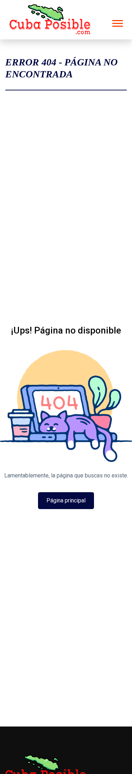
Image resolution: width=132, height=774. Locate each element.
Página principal (66, 500)
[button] (117, 22)
